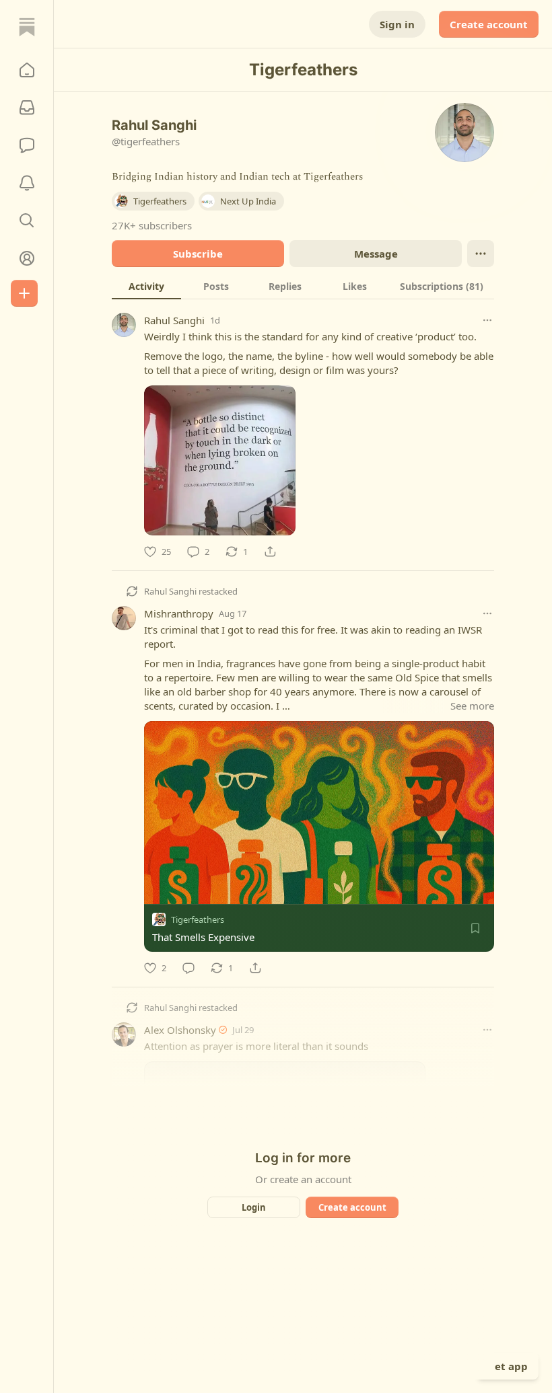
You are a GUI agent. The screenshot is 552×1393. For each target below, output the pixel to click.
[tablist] (303, 285)
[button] (27, 70)
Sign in (397, 24)
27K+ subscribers (152, 225)
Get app (507, 1366)
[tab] (146, 285)
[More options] (487, 320)
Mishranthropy (178, 613)
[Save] (475, 928)
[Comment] (188, 968)
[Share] (269, 551)
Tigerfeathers (197, 919)
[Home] (27, 27)
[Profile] (27, 258)
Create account (489, 24)
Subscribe (198, 253)
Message (376, 253)
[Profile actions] (480, 253)
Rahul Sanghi (174, 320)
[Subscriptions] (27, 107)
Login (254, 1207)
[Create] (24, 293)
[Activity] (27, 183)
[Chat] (27, 145)
